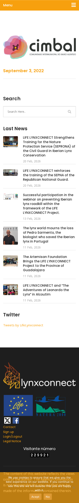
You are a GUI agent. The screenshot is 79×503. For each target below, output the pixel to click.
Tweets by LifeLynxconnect (23, 325)
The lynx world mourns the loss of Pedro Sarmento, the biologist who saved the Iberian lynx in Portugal (49, 235)
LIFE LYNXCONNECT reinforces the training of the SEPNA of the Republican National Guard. (48, 175)
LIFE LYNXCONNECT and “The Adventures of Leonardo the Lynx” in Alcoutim (46, 290)
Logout (17, 436)
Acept (35, 496)
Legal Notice (12, 441)
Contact (9, 427)
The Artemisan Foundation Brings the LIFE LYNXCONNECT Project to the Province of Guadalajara (47, 263)
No (48, 496)
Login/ (7, 436)
